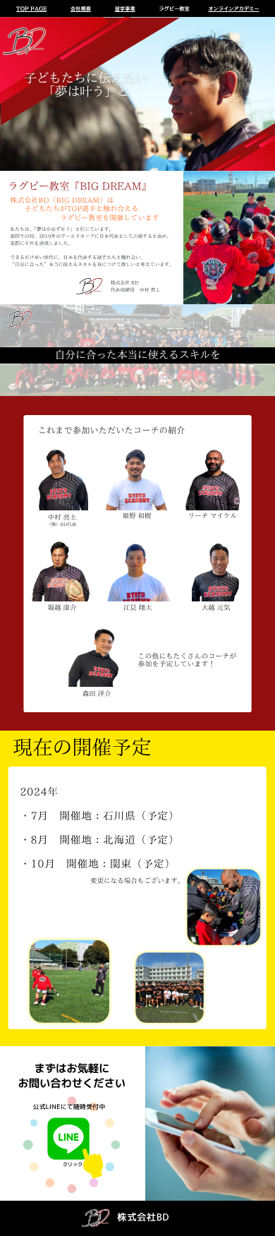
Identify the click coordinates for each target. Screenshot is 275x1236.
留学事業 (125, 8)
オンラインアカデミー (233, 8)
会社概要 (81, 8)
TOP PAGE (31, 8)
